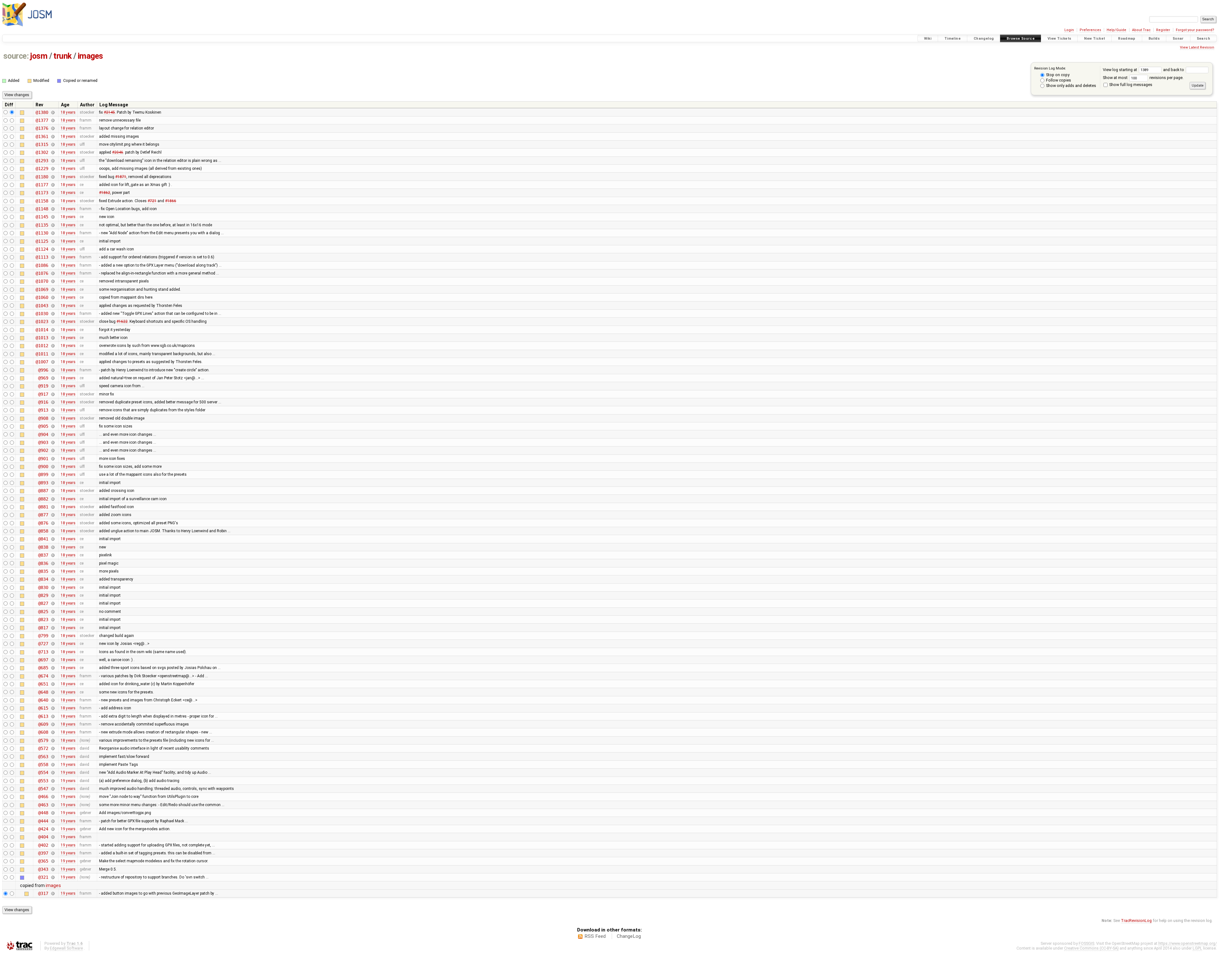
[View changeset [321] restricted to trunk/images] (52, 877)
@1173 (42, 192)
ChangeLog (629, 936)
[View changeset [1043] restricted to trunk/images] (52, 305)
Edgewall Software (66, 948)
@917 (43, 394)
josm (38, 56)
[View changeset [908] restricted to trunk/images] (52, 418)
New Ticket (1094, 38)
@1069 (42, 289)
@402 (43, 845)
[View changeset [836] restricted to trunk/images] (52, 563)
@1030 (42, 313)
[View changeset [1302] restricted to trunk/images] (52, 152)
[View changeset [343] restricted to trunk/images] (52, 869)
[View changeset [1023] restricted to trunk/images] (52, 321)
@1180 (42, 176)
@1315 (42, 144)
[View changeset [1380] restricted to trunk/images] (52, 112)
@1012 (42, 345)
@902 (43, 450)
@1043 (42, 305)
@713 (43, 651)
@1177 (42, 184)
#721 (152, 201)
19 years (68, 756)
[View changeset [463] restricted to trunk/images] (52, 804)
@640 (43, 700)
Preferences (1090, 30)
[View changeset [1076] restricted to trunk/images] (52, 273)
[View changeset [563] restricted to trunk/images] (52, 756)
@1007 (42, 361)
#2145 (109, 112)
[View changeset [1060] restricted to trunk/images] (52, 297)
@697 (43, 659)
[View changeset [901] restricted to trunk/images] (52, 458)
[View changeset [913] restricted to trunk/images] (52, 410)
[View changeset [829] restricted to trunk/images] (52, 595)
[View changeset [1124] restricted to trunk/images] (52, 249)
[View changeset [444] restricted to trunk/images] (52, 821)
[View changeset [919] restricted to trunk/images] (52, 385)
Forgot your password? (1195, 30)
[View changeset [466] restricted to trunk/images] (52, 796)
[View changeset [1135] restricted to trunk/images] (52, 225)
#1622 (122, 321)
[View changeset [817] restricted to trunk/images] (52, 627)
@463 (43, 804)
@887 (43, 490)
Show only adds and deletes (1070, 85)
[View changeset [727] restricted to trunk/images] (52, 643)
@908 (43, 418)
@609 (43, 724)
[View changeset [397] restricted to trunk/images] (52, 853)
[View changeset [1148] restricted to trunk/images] (52, 208)
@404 (43, 836)
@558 (43, 764)
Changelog (984, 38)
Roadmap (1127, 38)
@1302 (42, 152)
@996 (43, 370)
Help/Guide (1116, 30)
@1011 (42, 353)
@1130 (42, 232)
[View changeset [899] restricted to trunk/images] (52, 474)
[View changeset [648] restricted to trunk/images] (52, 692)
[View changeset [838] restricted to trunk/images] (52, 547)
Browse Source (1021, 38)
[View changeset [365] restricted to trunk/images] (52, 861)
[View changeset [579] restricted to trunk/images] (52, 740)
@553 (43, 780)
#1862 (104, 192)
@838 (43, 547)
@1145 (42, 216)
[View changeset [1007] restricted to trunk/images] (52, 361)
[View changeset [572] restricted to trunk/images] (52, 748)
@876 (43, 523)
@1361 (42, 136)
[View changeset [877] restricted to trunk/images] (52, 514)
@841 (43, 538)
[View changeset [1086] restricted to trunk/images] (52, 265)
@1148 (42, 208)
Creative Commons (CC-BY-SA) (1091, 948)
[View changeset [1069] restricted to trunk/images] (52, 289)
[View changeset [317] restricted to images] (52, 893)
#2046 (117, 152)
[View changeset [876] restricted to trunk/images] (52, 523)
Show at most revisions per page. (1143, 77)
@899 (43, 474)
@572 (43, 748)
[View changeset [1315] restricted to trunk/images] (52, 144)
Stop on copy (1057, 74)
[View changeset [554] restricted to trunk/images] (52, 772)
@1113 (42, 257)
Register (1163, 30)
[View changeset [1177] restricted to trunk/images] (52, 184)
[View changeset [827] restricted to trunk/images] (52, 603)
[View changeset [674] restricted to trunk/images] (52, 676)
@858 (43, 530)
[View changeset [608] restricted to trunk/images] (52, 732)
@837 (43, 555)
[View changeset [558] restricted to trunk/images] (52, 764)
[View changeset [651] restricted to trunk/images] (52, 683)
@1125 (42, 241)
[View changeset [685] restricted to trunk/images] (52, 667)
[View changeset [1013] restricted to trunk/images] (52, 337)
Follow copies (1058, 80)
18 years (68, 112)
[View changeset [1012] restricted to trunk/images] (52, 345)
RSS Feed (595, 936)
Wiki (928, 38)
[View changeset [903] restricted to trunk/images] (52, 442)
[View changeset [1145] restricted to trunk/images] (52, 216)
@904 (43, 434)
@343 (43, 869)
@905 (43, 426)
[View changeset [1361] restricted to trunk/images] (52, 136)
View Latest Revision (1197, 47)
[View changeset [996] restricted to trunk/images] (52, 370)
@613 (43, 716)
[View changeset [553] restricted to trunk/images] (52, 780)
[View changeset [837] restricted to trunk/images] (52, 555)
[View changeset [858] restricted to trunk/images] (52, 530)
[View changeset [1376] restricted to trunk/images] (52, 128)
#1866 (170, 201)
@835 (43, 571)
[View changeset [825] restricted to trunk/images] (52, 611)
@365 (43, 861)
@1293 (42, 160)
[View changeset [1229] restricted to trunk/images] (52, 168)
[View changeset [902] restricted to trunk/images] (52, 450)
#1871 (120, 177)
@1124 (42, 249)
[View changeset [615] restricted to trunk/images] (52, 708)
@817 (43, 627)
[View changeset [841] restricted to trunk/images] (52, 538)
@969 (43, 378)
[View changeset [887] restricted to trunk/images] (52, 490)
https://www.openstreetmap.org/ (1187, 943)
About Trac (1141, 30)
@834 (43, 579)
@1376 (42, 128)
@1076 (42, 273)
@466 (43, 796)
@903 (43, 442)
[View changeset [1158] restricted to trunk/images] (52, 200)
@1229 (42, 168)
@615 (43, 708)
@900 (43, 466)
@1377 (42, 120)
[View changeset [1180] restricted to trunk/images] (52, 176)
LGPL (1197, 948)
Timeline (952, 38)
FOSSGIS (1086, 943)
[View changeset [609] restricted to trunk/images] (52, 724)
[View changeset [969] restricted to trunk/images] (52, 378)
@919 (43, 385)
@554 (43, 772)
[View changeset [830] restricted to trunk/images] (52, 587)
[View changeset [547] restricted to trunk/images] (52, 788)
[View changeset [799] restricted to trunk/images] (52, 635)
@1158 (42, 200)
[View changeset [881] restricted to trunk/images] (52, 506)
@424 (43, 828)
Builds (1154, 38)
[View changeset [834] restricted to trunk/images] (52, 579)
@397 (43, 853)
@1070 (42, 281)
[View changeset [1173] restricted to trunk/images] (52, 192)
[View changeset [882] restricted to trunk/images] (52, 498)
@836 (43, 563)
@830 (43, 587)
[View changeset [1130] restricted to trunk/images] (52, 232)
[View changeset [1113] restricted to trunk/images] (52, 257)
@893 (43, 482)
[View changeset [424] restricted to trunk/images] (52, 828)
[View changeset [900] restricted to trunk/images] (52, 466)
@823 (43, 619)
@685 (43, 667)
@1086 (42, 265)
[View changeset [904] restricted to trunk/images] (52, 434)
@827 (43, 603)
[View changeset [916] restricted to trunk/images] (52, 402)
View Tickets (1059, 38)
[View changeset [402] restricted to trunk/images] (52, 845)
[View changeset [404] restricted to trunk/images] (52, 836)
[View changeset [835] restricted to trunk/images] (52, 571)
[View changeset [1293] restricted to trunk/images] (52, 160)
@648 (43, 692)
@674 (43, 676)
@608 (43, 732)
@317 (43, 893)
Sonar (1178, 38)
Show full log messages (1130, 84)
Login (1069, 30)
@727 (43, 643)
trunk (62, 56)
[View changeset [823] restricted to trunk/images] (52, 619)
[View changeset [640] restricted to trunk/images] (52, 700)
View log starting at (1120, 69)
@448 (43, 812)
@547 (43, 788)
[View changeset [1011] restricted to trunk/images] (52, 353)
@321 (43, 877)
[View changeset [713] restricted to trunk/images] (52, 651)
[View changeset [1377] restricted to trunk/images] (52, 120)
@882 (43, 498)
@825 (43, 611)
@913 (43, 410)
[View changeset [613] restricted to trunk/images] (52, 716)
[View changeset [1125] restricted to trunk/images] (52, 241)
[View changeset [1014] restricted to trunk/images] (52, 329)
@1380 (42, 112)
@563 (43, 756)
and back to (1174, 69)
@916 (43, 402)
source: (16, 56)
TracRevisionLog (1136, 920)
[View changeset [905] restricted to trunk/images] (52, 426)
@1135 (42, 225)
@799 (43, 635)
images (90, 56)
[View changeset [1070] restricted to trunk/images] (52, 281)
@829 (43, 595)
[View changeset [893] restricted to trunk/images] (52, 482)
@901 (43, 458)
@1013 (42, 337)
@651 (43, 683)
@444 (43, 821)
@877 (43, 514)
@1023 (42, 321)
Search (1203, 38)
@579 (43, 740)
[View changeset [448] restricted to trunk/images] (52, 812)
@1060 (42, 297)
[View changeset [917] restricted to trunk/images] (52, 394)
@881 (43, 506)
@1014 (42, 329)
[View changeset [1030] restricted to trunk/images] (52, 313)
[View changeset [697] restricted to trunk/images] (52, 659)
